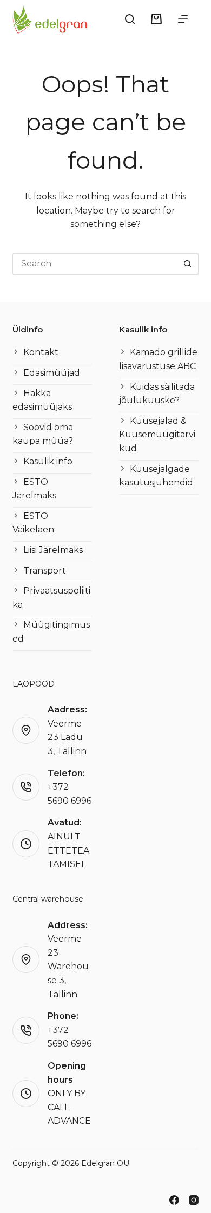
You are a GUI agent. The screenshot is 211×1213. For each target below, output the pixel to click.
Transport (44, 570)
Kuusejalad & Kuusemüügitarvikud (157, 435)
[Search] (130, 19)
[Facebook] (174, 1200)
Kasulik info (47, 461)
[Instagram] (194, 1200)
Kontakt (40, 352)
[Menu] (183, 19)
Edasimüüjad (51, 373)
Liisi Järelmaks (53, 550)
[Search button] (188, 264)
